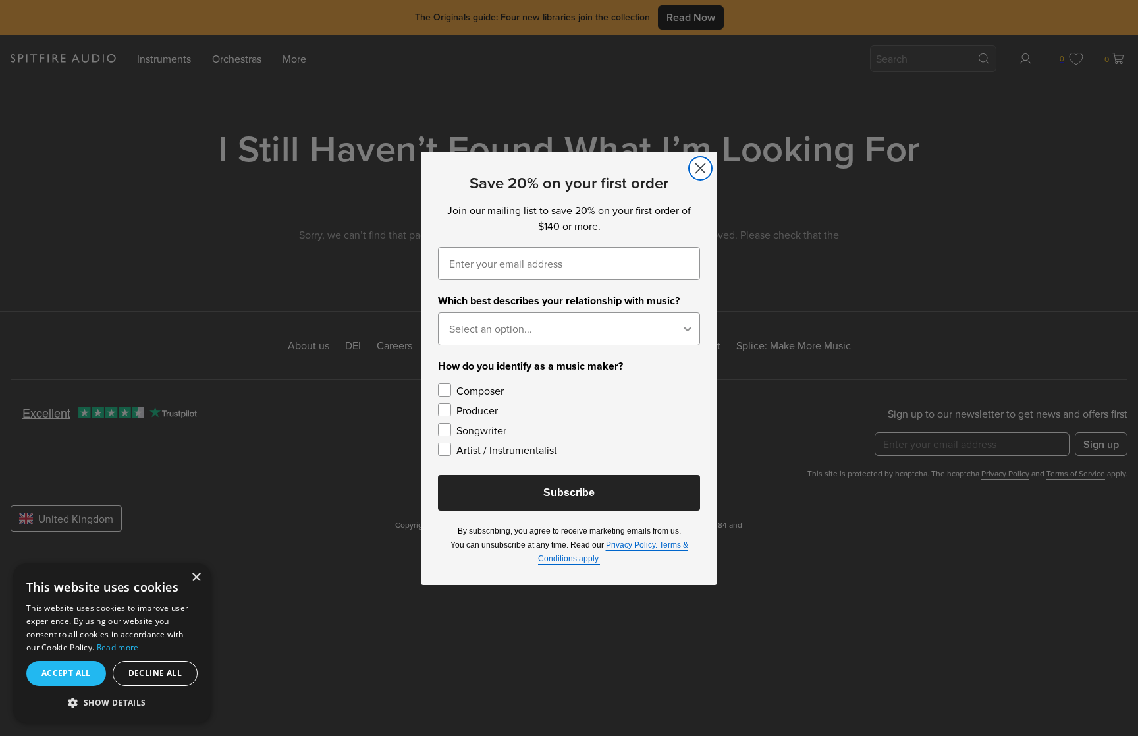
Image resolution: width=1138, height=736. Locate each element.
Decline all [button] (155, 673)
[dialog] (112, 643)
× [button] (196, 577)
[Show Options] (687, 329)
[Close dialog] (700, 168)
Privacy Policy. (632, 545)
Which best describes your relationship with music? (559, 300)
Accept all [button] (66, 673)
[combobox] (565, 329)
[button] (112, 702)
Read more (118, 647)
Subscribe (569, 492)
